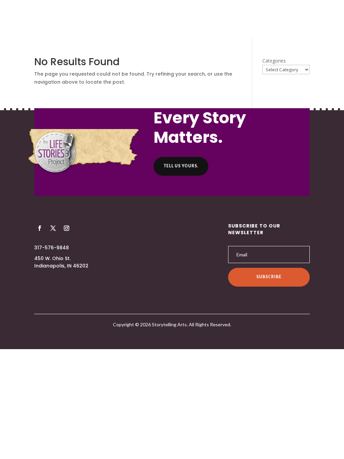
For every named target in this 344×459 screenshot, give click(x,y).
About (105, 19)
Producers (138, 19)
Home (79, 19)
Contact (247, 19)
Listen (171, 19)
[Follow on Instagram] (66, 228)
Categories (274, 60)
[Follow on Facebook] (39, 228)
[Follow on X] (53, 228)
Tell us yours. (181, 166)
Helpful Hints (206, 19)
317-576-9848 (51, 247)
